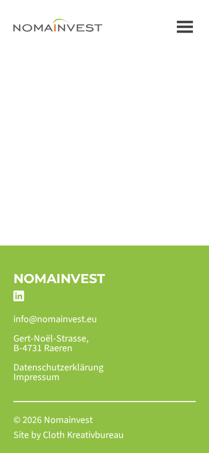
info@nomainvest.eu (55, 319)
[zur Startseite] (57, 27)
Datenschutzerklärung (58, 368)
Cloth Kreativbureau (83, 435)
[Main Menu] (185, 27)
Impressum (36, 377)
